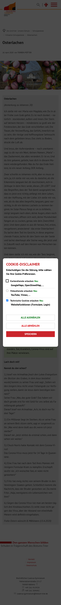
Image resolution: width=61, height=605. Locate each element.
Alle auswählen (30, 317)
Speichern (31, 334)
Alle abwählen (30, 325)
